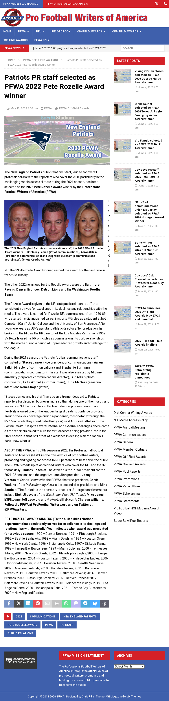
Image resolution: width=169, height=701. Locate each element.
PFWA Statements (127, 501)
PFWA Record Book (127, 486)
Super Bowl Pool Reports (131, 520)
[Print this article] (56, 604)
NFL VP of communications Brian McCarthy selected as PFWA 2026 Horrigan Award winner (149, 211)
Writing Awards (16, 40)
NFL (38, 31)
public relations (20, 633)
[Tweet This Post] (18, 604)
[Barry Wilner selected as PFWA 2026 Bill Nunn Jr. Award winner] (122, 247)
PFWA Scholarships (127, 493)
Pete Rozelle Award (22, 624)
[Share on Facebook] (9, 604)
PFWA (22, 31)
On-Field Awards (89, 31)
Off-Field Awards (125, 31)
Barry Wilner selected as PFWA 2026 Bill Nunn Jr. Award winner (147, 248)
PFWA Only (42, 40)
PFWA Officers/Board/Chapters (67, 3)
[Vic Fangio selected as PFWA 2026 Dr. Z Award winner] (122, 145)
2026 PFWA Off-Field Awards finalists (148, 342)
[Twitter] (157, 4)
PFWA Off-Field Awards (74, 108)
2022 (19, 616)
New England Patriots (80, 616)
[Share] (165, 4)
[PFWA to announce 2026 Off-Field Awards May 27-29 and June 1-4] (122, 313)
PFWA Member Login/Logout (21, 3)
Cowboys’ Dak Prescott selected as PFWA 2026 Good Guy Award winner (149, 281)
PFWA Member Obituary (130, 449)
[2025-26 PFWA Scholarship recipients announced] (122, 371)
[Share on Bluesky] (95, 604)
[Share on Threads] (104, 604)
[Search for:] (143, 48)
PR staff (67, 624)
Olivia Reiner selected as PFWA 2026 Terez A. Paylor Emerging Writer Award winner (149, 111)
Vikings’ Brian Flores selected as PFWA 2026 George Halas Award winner (149, 76)
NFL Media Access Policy (131, 420)
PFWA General (124, 442)
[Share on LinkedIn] (28, 604)
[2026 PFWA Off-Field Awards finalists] (122, 345)
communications (42, 616)
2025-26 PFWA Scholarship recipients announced (144, 372)
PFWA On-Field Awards (130, 464)
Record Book (60, 31)
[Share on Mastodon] (76, 604)
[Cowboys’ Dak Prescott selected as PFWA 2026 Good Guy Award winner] (122, 280)
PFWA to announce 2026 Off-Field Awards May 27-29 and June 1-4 (148, 313)
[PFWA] (84, 24)
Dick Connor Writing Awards (133, 412)
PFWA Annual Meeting (129, 427)
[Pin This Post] (37, 604)
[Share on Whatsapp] (66, 604)
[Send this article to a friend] (47, 604)
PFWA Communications (130, 434)
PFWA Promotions (126, 479)
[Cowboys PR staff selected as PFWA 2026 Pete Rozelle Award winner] (122, 174)
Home (7, 31)
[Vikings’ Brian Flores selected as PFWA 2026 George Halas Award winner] (122, 76)
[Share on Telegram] (85, 604)
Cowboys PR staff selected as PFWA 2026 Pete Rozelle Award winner (147, 175)
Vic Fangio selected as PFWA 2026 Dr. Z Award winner (148, 144)
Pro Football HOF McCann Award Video (136, 511)
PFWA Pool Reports (127, 471)
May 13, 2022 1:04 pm (24, 108)
